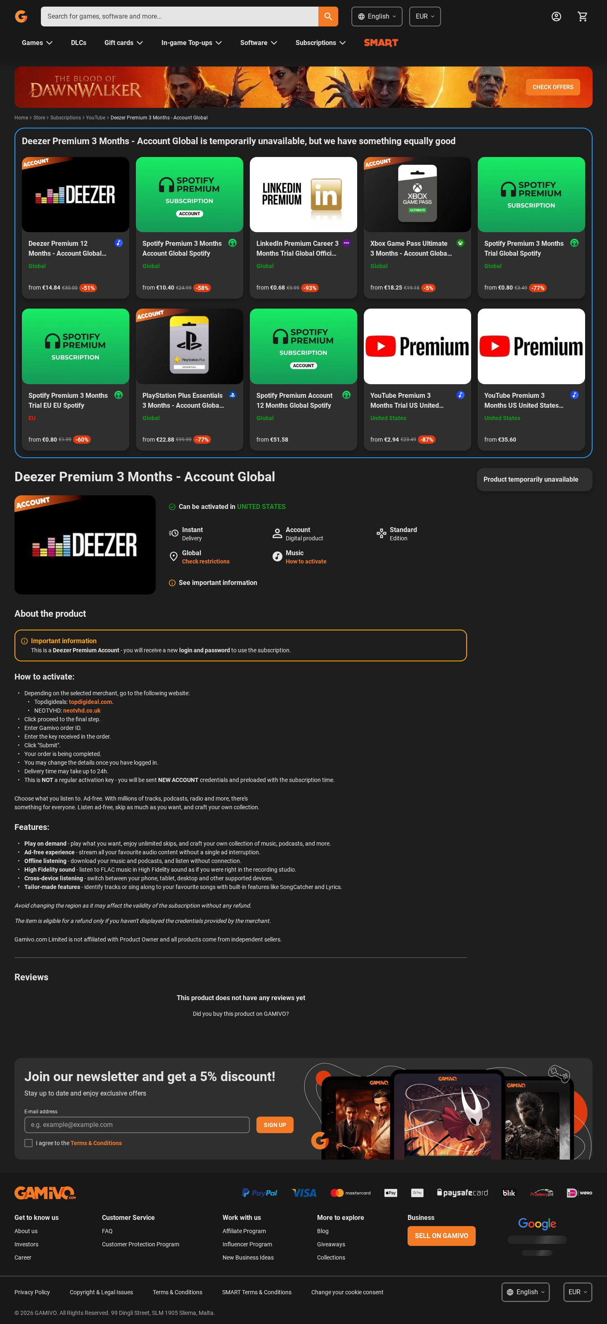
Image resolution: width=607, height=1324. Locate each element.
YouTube (95, 118)
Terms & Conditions (96, 1143)
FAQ (107, 1231)
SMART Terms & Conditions (257, 1292)
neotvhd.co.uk (81, 710)
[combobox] (179, 16)
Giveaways (331, 1244)
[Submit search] (328, 16)
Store (39, 118)
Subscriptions (65, 118)
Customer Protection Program (140, 1244)
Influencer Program (247, 1244)
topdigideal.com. (91, 702)
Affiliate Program (244, 1231)
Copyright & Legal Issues (101, 1292)
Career (22, 1257)
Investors (26, 1244)
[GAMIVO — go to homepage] (21, 16)
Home (21, 118)
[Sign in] (556, 16)
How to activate (306, 561)
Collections (331, 1257)
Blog (323, 1231)
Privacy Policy (32, 1292)
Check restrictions (206, 561)
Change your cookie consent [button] (347, 1292)
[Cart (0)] (583, 16)
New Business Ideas (248, 1257)
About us (26, 1231)
